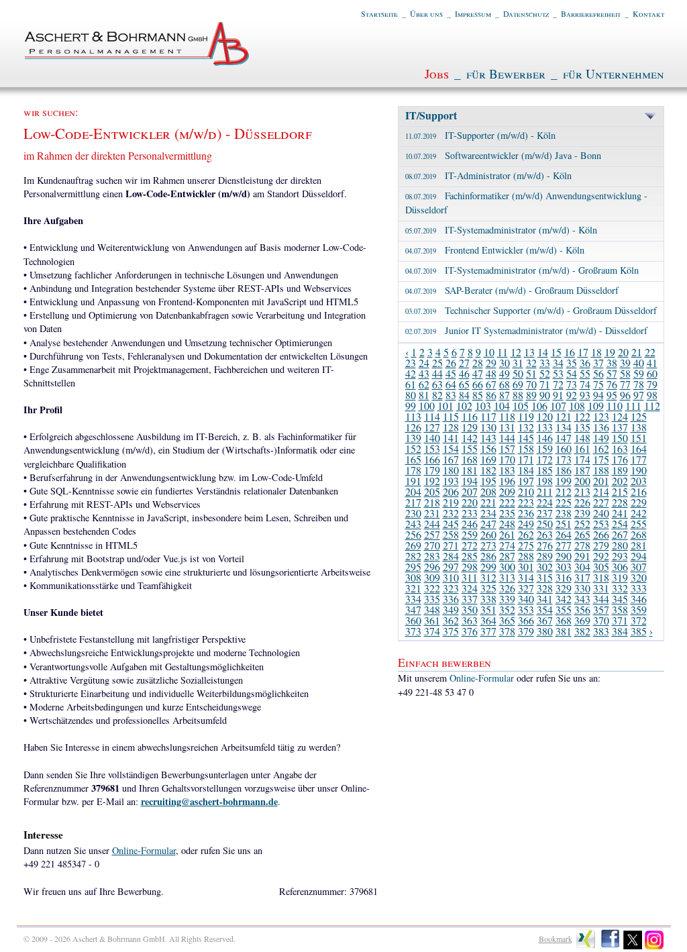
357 (601, 609)
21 (636, 352)
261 (507, 534)
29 (491, 363)
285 (470, 556)
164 (639, 448)
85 (477, 395)
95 (611, 395)
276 (545, 545)
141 (451, 438)
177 (639, 459)
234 (488, 513)
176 (620, 459)
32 (531, 363)
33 (544, 363)
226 (582, 502)
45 (450, 373)
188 (601, 470)
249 (526, 524)
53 (558, 373)
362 (451, 620)
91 (558, 395)
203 (639, 481)
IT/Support (431, 115)
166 (432, 459)
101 (445, 406)
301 (526, 567)
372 (639, 620)
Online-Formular (144, 850)
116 (470, 416)
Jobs (437, 73)
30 (504, 363)
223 (526, 502)
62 (424, 384)
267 (620, 534)
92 (571, 395)
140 (432, 438)
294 (639, 556)
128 (451, 427)
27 (464, 363)
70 (531, 384)
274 (507, 545)
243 (413, 524)
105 (521, 406)
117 (488, 416)
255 (639, 524)
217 (413, 502)
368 (564, 620)
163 (620, 448)
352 (507, 609)
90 (544, 395)
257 (432, 534)
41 (652, 363)
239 (582, 513)
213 (582, 491)
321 (413, 588)
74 (585, 384)
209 (507, 491)
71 (544, 384)
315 (545, 577)
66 (477, 384)
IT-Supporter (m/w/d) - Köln (480, 135)
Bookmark (555, 938)
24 (424, 363)
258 (451, 534)
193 (451, 481)
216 (639, 491)
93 (585, 395)
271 (451, 545)
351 (488, 609)
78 (638, 384)
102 (464, 406)
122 (582, 416)
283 (432, 556)
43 (424, 373)
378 (507, 631)
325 (488, 588)
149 (601, 438)
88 (518, 395)
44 (437, 373)
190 (639, 470)
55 (585, 373)
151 (639, 438)
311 (470, 577)
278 (582, 545)
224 (545, 502)
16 (569, 352)
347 (413, 609)
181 (470, 470)
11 (502, 352)
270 (432, 545)
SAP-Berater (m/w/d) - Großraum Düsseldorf (512, 290)
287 (507, 556)
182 (488, 470)
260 (488, 534)
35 (571, 363)
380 (545, 631)
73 (571, 384)
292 (601, 556)
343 (582, 599)
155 (470, 448)
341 (545, 599)
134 (564, 427)
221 (488, 502)
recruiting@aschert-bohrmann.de (209, 801)
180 (451, 470)
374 (432, 631)
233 (470, 513)
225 (564, 502)
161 (582, 448)
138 (639, 427)
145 (526, 438)
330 (582, 588)
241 (620, 513)
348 (432, 609)
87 (504, 395)
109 (596, 406)
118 (507, 416)
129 (470, 427)
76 (611, 384)
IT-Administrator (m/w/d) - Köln (488, 175)
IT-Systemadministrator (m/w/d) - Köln (501, 229)
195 (488, 481)
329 (564, 588)
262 (526, 534)
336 (451, 599)
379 (526, 631)
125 (639, 416)
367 (545, 620)
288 (526, 556)
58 (625, 373)
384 (620, 631)
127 (432, 427)
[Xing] (586, 946)
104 (502, 406)
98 (652, 395)
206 (451, 491)
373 (413, 631)
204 (413, 491)
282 (413, 556)
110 (614, 406)
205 (432, 491)
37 (598, 363)
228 (620, 502)
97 (638, 395)
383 (601, 631)
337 (470, 599)
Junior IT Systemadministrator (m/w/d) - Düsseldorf (526, 330)
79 (652, 384)
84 (464, 395)
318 (601, 577)
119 (526, 416)
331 (601, 588)
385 (639, 631)
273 (488, 545)
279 (601, 545)
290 (564, 556)
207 (470, 491)
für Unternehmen (613, 73)
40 (638, 363)
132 (526, 427)
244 (432, 524)
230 (413, 513)
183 (507, 470)
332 (620, 588)
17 (583, 352)
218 (432, 502)
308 (413, 577)
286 (488, 556)
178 (413, 470)
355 (564, 609)
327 (526, 588)
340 (526, 599)
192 (432, 481)
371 (620, 620)
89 (531, 395)
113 (413, 416)
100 (427, 406)
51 (531, 373)
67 (491, 384)
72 (558, 384)
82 (437, 395)
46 (464, 373)
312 (488, 577)
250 (545, 524)
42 (410, 373)
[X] (633, 946)
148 (582, 438)
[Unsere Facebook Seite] (610, 946)
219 (451, 502)
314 (526, 577)
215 (620, 491)
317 (582, 577)
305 (601, 567)
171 (526, 459)
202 (620, 481)
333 (639, 588)
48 (491, 373)
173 (564, 459)
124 (620, 416)
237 (545, 513)
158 (526, 448)
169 (488, 459)
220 (470, 502)
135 (582, 427)
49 (504, 373)
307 (639, 567)
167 (451, 459)
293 (620, 556)
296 (432, 567)
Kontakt (648, 13)
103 (483, 406)
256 (413, 534)
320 (639, 577)
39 (625, 363)
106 (539, 406)
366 (526, 620)
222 (507, 502)
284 (451, 556)
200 (582, 481)
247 (488, 524)
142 (470, 438)
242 (639, 513)
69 (518, 384)
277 (564, 545)
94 (598, 395)
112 (652, 406)
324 (470, 588)
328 (545, 588)
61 (410, 384)
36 (585, 363)
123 (601, 416)
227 (601, 502)
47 (477, 373)
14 (542, 352)
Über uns (426, 13)
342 (564, 599)
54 (571, 373)
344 (601, 599)
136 (601, 427)
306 (620, 567)
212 (564, 491)
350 (470, 609)
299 (488, 567)
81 (424, 395)
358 (620, 609)
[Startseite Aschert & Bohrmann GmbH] (137, 62)
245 (451, 524)
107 (558, 406)
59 (638, 373)
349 (451, 609)
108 (577, 406)
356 (582, 609)
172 (545, 459)
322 (432, 588)
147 (564, 438)
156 (488, 448)
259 (470, 534)
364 (488, 620)
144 (507, 438)
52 (544, 373)
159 (545, 448)
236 (526, 513)
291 (582, 556)
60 (652, 373)
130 (488, 427)
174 (582, 459)
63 (437, 384)
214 (601, 491)
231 (432, 513)
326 (507, 588)
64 (450, 384)
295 (413, 567)
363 (470, 620)
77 (625, 384)
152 (413, 448)
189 (620, 470)
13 (529, 352)
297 (451, 567)
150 (620, 438)
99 (410, 406)
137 (620, 427)
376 (470, 631)
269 (413, 545)
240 (601, 513)
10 (489, 352)
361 (432, 620)
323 (451, 588)
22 (650, 352)
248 (507, 524)
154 (451, 448)
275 (526, 545)
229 (639, 502)
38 (611, 363)
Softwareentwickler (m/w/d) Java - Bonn (503, 155)
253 (601, 524)
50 (518, 373)
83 (450, 395)
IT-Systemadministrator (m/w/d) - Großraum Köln (522, 270)
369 (582, 620)
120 (545, 416)
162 (601, 448)
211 (545, 491)
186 (564, 470)
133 (545, 427)
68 (504, 384)
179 (432, 470)
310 (451, 577)
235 (507, 513)
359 (639, 609)
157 (507, 448)
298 (470, 567)
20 (623, 352)
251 (564, 524)
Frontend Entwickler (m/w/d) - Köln (494, 250)
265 (582, 534)
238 (564, 513)
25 (437, 363)
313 (507, 577)
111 (633, 406)
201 (601, 481)
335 (432, 599)
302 (545, 567)
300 (507, 567)
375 (451, 631)
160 (564, 448)
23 (410, 363)
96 (625, 395)
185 (545, 470)
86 (491, 395)
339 (507, 599)
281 (639, 545)
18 (596, 352)
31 (518, 363)
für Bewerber (505, 73)
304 (582, 567)
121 (564, 416)
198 (545, 481)
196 (507, 481)
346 (639, 599)
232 (451, 513)
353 (526, 609)
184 (526, 470)
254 (620, 524)
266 (601, 534)
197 (526, 481)
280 (620, 545)
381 (564, 631)
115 (451, 416)
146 (545, 438)
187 (582, 470)
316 (564, 577)
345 (620, 599)
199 (564, 481)
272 (470, 545)
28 (477, 363)
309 (432, 577)
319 (620, 577)
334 (413, 599)
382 (582, 631)
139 (413, 438)
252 (582, 524)
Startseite (379, 13)
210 (526, 491)
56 (598, 373)
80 (410, 395)
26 (450, 363)
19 (609, 352)
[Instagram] (654, 946)
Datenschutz (526, 13)
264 (564, 534)
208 (488, 491)
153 (432, 448)
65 (464, 384)
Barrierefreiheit (591, 13)
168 (470, 459)
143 (488, 438)
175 (601, 459)
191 (413, 481)
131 (507, 427)
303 (564, 567)
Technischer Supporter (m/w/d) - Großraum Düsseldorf (531, 310)
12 (516, 352)
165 (413, 459)
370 (601, 620)
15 (556, 352)
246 (470, 524)
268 (639, 534)
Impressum (473, 13)
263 (545, 534)
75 (598, 384)
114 (432, 416)
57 (611, 373)
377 (488, 631)
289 (545, 556)
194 (470, 481)
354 (545, 609)
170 (507, 459)
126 (413, 427)
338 (488, 599)
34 (558, 363)
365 (507, 620)
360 (413, 620)
